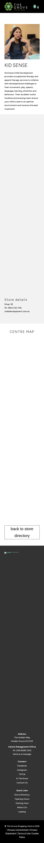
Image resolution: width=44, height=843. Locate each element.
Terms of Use (24, 833)
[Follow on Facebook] (5, 316)
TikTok (22, 774)
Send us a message (22, 754)
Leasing (22, 811)
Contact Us (22, 782)
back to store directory (22, 532)
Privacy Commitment (18, 830)
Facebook (22, 765)
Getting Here (22, 803)
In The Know (22, 778)
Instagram (22, 770)
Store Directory (22, 794)
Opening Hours (22, 799)
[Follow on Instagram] (9, 316)
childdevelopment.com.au (17, 311)
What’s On (22, 807)
